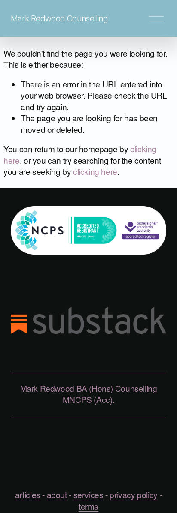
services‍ (88, 494)
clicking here (95, 171)
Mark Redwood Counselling (59, 18)
